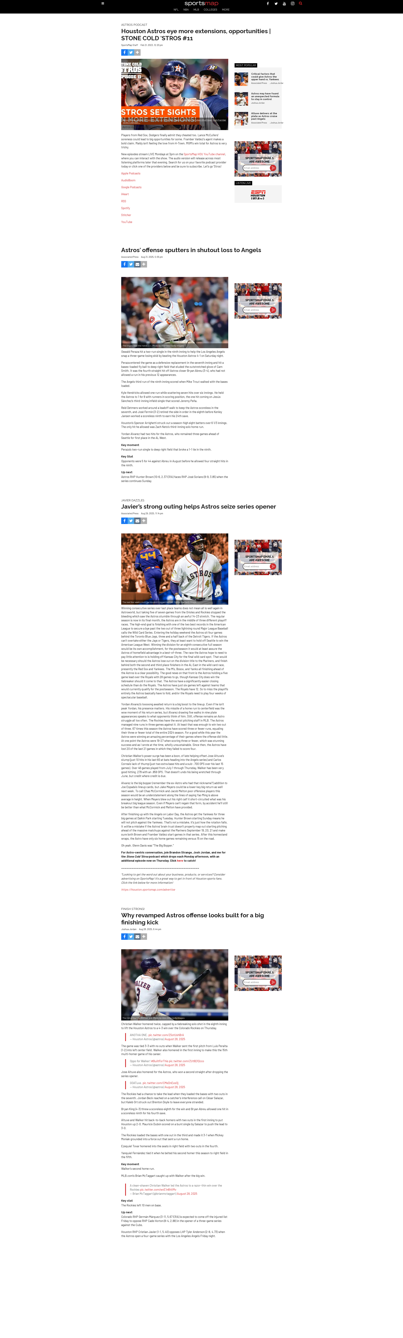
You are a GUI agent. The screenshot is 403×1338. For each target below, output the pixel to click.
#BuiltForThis (159, 1061)
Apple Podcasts (130, 173)
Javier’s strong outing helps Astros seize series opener (198, 506)
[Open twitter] (276, 3)
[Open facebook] (268, 3)
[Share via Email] (137, 264)
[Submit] (300, 3)
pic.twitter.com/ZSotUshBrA (166, 1035)
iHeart (125, 194)
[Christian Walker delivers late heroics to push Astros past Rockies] (174, 984)
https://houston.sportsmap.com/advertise (148, 889)
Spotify (125, 208)
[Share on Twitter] (131, 52)
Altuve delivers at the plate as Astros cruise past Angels (264, 116)
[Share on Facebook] (124, 52)
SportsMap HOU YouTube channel (204, 154)
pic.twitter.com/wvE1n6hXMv (158, 1186)
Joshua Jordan (277, 83)
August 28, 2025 (175, 1039)
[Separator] (137, 52)
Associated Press (259, 83)
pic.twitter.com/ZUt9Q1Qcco (186, 1061)
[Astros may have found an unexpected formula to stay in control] (241, 99)
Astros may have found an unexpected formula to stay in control (265, 96)
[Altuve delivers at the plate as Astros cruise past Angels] (241, 118)
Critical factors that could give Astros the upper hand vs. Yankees (265, 76)
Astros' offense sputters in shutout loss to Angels (191, 250)
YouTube (126, 222)
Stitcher (126, 215)
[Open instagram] (292, 3)
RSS (123, 201)
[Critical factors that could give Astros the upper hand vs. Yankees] (241, 79)
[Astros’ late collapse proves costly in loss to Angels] (174, 312)
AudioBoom (128, 180)
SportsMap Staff (129, 45)
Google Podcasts (131, 187)
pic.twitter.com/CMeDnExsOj (160, 1083)
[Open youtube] (284, 3)
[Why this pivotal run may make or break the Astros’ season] (174, 569)
